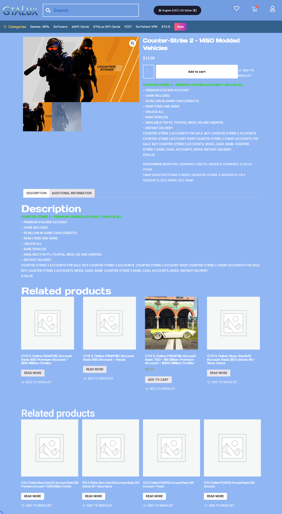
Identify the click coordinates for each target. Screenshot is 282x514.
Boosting (170, 164)
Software (60, 27)
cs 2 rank (185, 180)
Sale (180, 27)
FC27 (128, 27)
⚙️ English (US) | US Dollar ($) (177, 10)
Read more (32, 373)
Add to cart (197, 72)
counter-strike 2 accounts (214, 175)
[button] (132, 43)
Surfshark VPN (146, 27)
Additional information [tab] (72, 193)
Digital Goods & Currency (217, 164)
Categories (17, 27)
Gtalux (246, 164)
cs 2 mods (168, 180)
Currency (187, 164)
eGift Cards (80, 27)
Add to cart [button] (158, 380)
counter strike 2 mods (171, 175)
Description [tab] (36, 193)
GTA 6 (166, 27)
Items (147, 169)
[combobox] (91, 10)
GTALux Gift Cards (106, 27)
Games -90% (39, 27)
